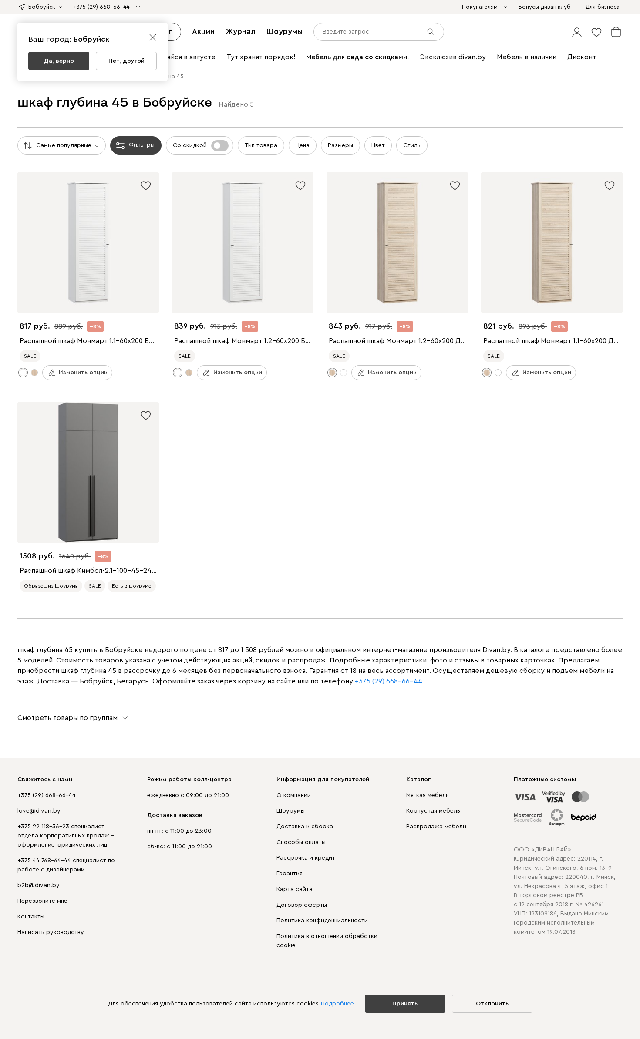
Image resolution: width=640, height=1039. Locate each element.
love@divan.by (39, 811)
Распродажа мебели (436, 827)
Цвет (378, 145)
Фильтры (142, 145)
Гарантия (289, 874)
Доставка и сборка (304, 827)
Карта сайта (294, 889)
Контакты (30, 917)
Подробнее (337, 1004)
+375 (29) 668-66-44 (46, 795)
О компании (293, 795)
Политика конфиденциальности (322, 921)
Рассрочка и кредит (305, 858)
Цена (303, 145)
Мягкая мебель (427, 795)
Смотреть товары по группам (67, 717)
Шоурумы (284, 31)
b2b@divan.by (38, 885)
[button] (576, 31)
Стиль (412, 145)
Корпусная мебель (433, 811)
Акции (203, 31)
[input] (379, 32)
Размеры (340, 145)
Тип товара (261, 145)
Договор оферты (301, 905)
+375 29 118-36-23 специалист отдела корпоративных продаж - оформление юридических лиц (65, 836)
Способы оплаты (301, 842)
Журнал (241, 31)
